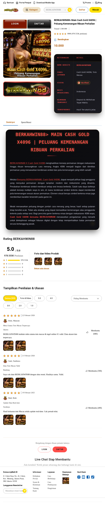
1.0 (32, 306)
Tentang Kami (36, 489)
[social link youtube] (83, 477)
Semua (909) (10, 298)
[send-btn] (25, 491)
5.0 (39, 298)
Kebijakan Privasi (36, 477)
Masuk (95, 10)
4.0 (51, 298)
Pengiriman (52, 488)
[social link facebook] (88, 477)
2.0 (20, 306)
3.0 (8, 306)
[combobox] (86, 298)
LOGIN (15, 23)
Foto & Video (25, 298)
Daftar (82, 10)
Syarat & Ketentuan (36, 483)
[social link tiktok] (92, 477)
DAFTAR (39, 23)
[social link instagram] (78, 477)
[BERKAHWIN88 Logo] (11, 10)
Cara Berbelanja (51, 477)
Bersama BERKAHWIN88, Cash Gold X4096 (38, 180)
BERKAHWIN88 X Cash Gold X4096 (27, 163)
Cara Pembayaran (52, 483)
